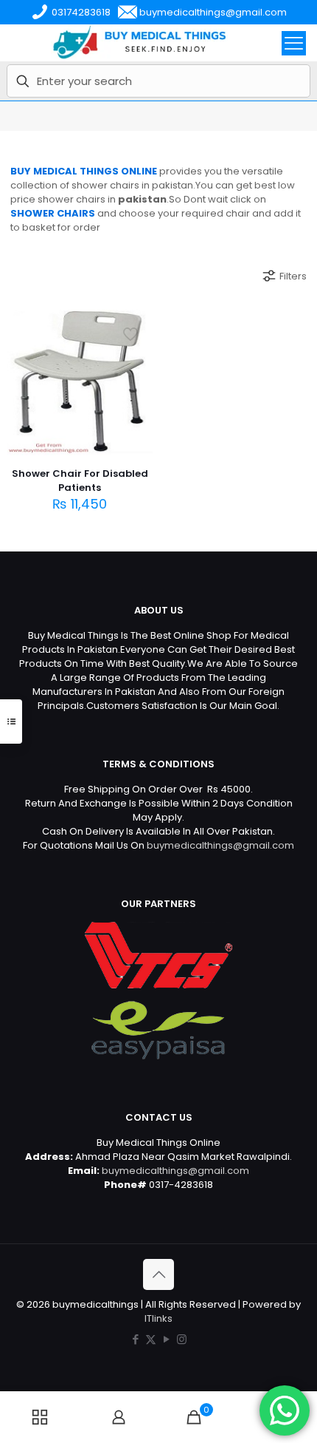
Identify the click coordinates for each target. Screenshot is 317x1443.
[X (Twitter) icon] (150, 1339)
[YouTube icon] (166, 1339)
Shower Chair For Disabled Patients (80, 480)
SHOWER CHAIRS (52, 213)
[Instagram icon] (181, 1339)
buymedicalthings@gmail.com (220, 845)
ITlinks (158, 1318)
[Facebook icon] (135, 1339)
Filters (293, 276)
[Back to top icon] (158, 1274)
